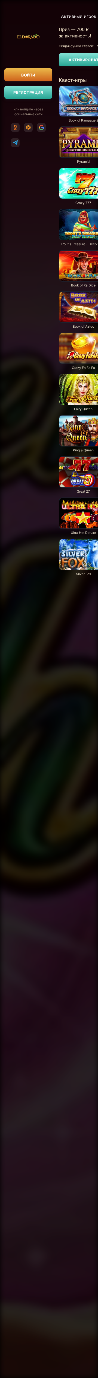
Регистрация (28, 92)
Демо (67, 126)
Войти (28, 75)
